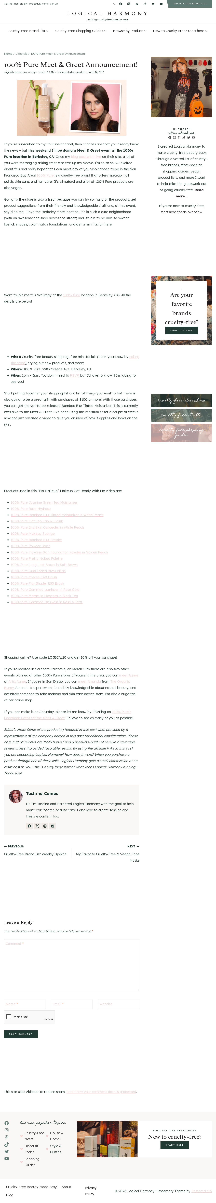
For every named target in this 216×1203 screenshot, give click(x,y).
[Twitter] (153, 4)
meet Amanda (89, 681)
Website (105, 1004)
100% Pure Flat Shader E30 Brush (37, 583)
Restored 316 (201, 1191)
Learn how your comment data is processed (101, 1092)
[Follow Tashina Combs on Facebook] (29, 826)
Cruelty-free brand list (190, 4)
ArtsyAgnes (17, 681)
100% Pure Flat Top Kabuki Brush (37, 521)
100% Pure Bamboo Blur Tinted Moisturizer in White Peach (57, 515)
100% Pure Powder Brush (30, 546)
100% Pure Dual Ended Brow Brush (38, 571)
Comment (15, 944)
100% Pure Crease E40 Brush (34, 577)
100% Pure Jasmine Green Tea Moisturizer (44, 502)
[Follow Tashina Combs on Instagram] (45, 826)
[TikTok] (145, 4)
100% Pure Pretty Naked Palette (37, 558)
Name (12, 1004)
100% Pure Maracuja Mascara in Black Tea (44, 596)
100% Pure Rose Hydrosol (31, 509)
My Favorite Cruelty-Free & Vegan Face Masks (107, 853)
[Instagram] (128, 4)
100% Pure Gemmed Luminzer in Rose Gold (45, 589)
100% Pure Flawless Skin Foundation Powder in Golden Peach (59, 552)
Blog (9, 1195)
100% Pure (45, 175)
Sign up (54, 3)
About (66, 1187)
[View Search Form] (114, 4)
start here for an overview (181, 212)
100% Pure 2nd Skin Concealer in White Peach (47, 527)
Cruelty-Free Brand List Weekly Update (35, 850)
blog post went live (86, 156)
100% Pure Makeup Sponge (33, 533)
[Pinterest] (137, 4)
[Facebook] (120, 4)
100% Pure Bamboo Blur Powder (36, 540)
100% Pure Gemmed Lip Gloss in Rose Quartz (47, 602)
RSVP (74, 375)
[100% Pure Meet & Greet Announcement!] (71, 108)
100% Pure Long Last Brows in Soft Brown (44, 565)
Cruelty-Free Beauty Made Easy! (32, 1187)
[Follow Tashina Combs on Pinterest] (52, 826)
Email (57, 1004)
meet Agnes (128, 675)
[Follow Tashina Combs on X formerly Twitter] (37, 826)
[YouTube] (161, 4)
